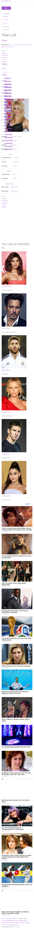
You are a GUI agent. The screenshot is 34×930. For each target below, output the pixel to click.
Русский (26, 922)
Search (6, 8)
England (13, 149)
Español (25, 918)
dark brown (6, 111)
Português (16, 922)
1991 (20, 136)
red (4, 126)
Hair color (11, 47)
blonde (5, 102)
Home (5, 23)
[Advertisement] (17, 225)
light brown (6, 120)
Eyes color (5, 47)
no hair (5, 123)
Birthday (5, 16)
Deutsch (15, 918)
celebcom (6, 1)
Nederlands (5, 922)
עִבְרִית (8, 925)
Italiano (17, 920)
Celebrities (6, 13)
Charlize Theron (6, 412)
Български (5, 918)
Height (19, 45)
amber (5, 90)
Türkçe (4, 925)
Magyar (12, 920)
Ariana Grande (6, 496)
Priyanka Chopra (6, 286)
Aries (4, 72)
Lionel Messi (5, 454)
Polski (10, 922)
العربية (16, 925)
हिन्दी (8, 920)
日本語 (21, 920)
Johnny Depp (6, 328)
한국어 (26, 920)
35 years (13, 141)
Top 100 (5, 19)
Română (21, 922)
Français (4, 920)
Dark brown (14, 187)
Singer (4, 40)
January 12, (14, 136)
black (5, 96)
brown (5, 105)
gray (4, 114)
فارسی (12, 925)
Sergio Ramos (6, 370)
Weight (24, 45)
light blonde (6, 117)
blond (5, 99)
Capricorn (14, 145)
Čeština (11, 918)
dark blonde (6, 108)
